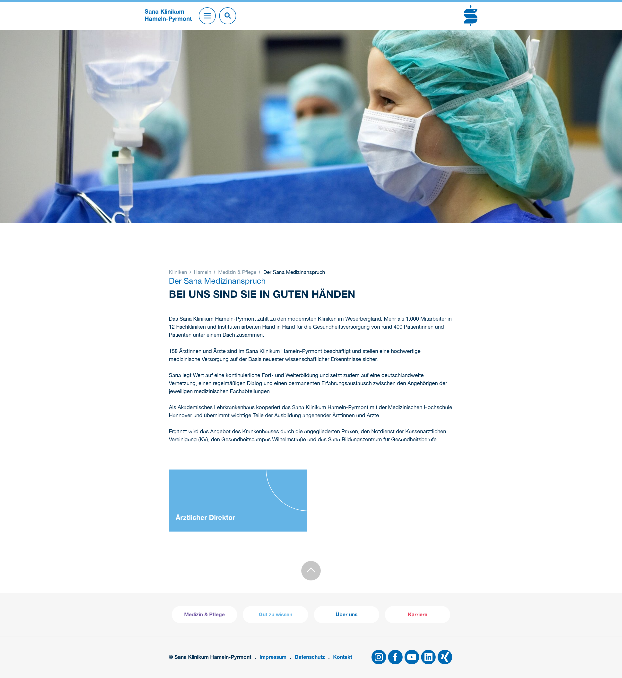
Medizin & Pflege (237, 272)
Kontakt (342, 657)
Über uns (346, 614)
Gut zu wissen (275, 614)
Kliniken (179, 272)
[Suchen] (227, 16)
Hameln (202, 272)
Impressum (272, 657)
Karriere (417, 614)
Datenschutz (310, 657)
